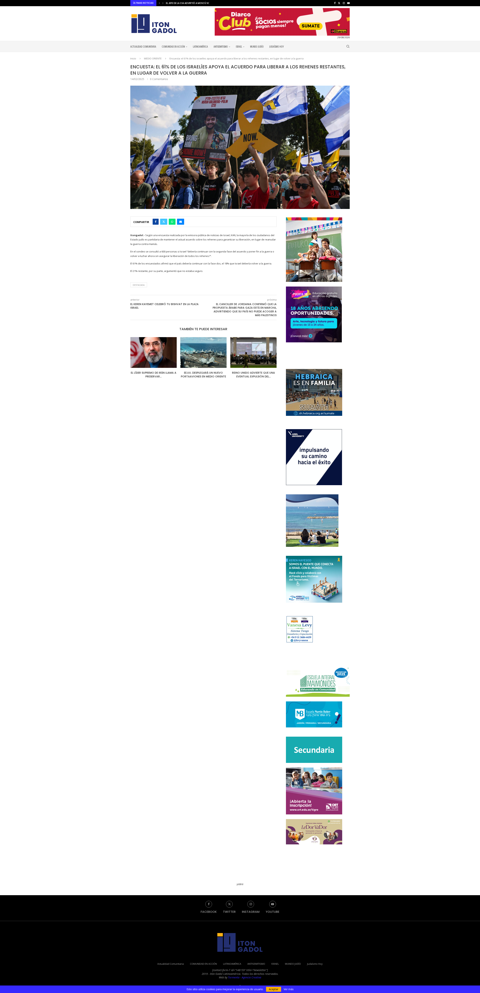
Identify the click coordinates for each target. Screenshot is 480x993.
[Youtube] (348, 3)
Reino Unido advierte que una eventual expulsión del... (203, 374)
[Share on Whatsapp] (172, 222)
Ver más (289, 989)
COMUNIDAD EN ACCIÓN (173, 46)
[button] (159, 3)
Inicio (133, 58)
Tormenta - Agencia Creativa (244, 977)
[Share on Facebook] (156, 222)
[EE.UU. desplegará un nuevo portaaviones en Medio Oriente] (153, 352)
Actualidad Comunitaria (143, 46)
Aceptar (273, 989)
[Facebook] (334, 3)
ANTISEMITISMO (221, 46)
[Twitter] (339, 3)
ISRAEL (239, 46)
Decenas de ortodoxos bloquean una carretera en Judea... (253, 376)
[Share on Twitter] (163, 222)
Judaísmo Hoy (276, 46)
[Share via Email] (180, 222)
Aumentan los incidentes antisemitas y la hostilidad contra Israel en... (209, 3)
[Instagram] (344, 3)
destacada (139, 285)
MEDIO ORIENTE (153, 58)
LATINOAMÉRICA (200, 46)
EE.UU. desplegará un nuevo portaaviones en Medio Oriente (153, 374)
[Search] (348, 46)
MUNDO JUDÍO (257, 46)
